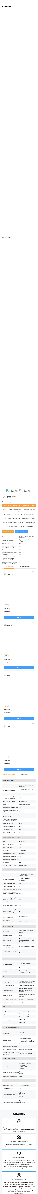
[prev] (4, 490)
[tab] (10, 567)
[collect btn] (34, 497)
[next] (33, 490)
